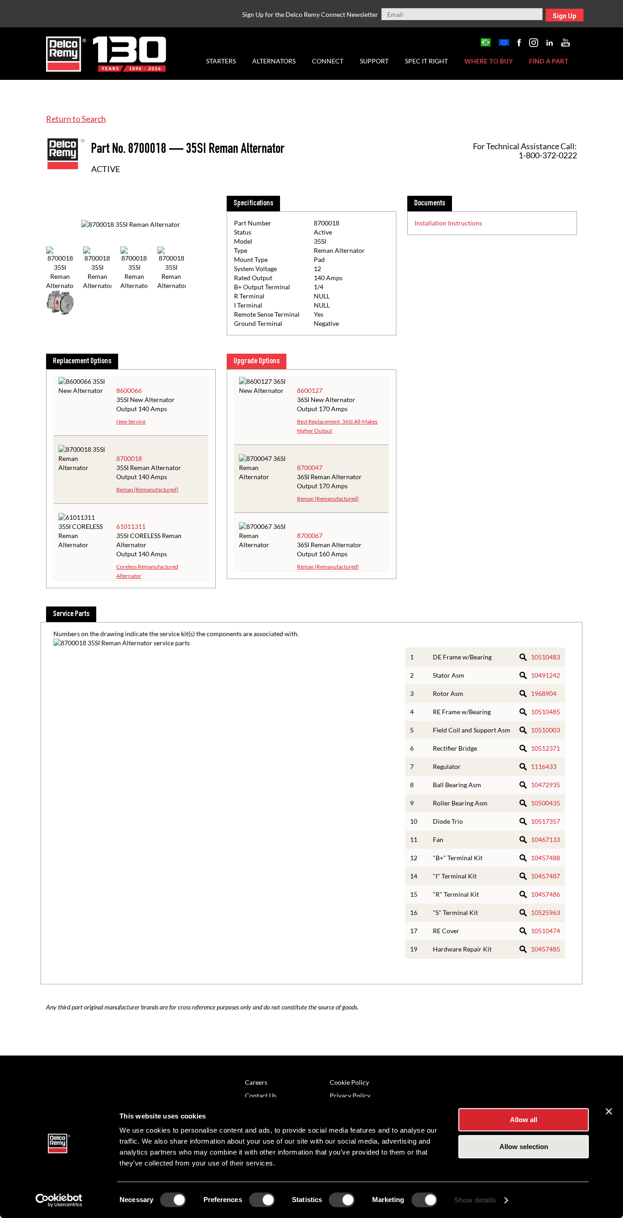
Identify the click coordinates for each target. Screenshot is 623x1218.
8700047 (309, 467)
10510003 (545, 730)
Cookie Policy (349, 1082)
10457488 (545, 858)
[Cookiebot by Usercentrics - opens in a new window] (59, 1200)
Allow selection (523, 1146)
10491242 (545, 675)
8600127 (309, 390)
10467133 (545, 839)
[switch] (262, 1199)
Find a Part (549, 61)
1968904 (543, 693)
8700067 (309, 535)
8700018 (129, 458)
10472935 (545, 785)
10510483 (545, 657)
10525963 (545, 912)
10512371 (545, 748)
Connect (327, 61)
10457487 (545, 876)
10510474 (545, 931)
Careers (256, 1082)
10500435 (545, 803)
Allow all (523, 1120)
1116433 (543, 766)
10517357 (545, 821)
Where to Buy (488, 61)
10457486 (545, 894)
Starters (221, 61)
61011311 (130, 526)
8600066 (129, 390)
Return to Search (76, 118)
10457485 (545, 949)
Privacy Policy (350, 1095)
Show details (475, 1200)
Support (374, 61)
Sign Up (564, 16)
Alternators (274, 61)
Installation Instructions (448, 223)
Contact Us (260, 1095)
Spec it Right (426, 61)
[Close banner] (609, 1111)
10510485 (545, 712)
